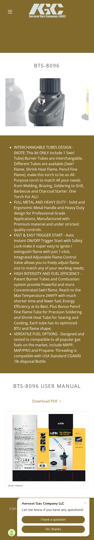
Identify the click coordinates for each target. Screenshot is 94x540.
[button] (10, 11)
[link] (47, 11)
